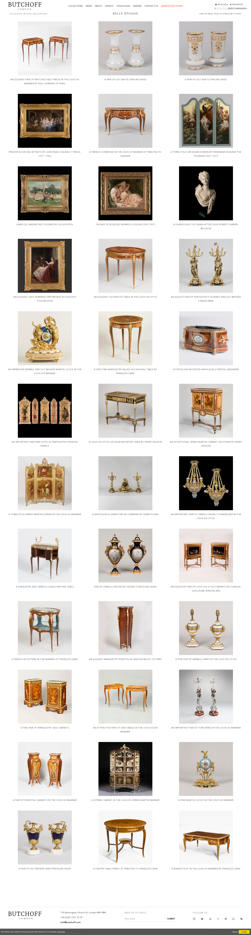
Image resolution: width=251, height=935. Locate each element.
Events (109, 6)
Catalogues (123, 6)
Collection (16, 14)
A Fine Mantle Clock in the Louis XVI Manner (206, 800)
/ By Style (27, 14)
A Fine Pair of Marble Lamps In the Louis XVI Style (206, 659)
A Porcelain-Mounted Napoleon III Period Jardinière (206, 369)
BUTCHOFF (25, 5)
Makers (137, 6)
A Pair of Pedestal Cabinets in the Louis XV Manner (45, 800)
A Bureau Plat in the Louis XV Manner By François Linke (205, 868)
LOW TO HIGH (234, 14)
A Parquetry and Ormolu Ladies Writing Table (45, 586)
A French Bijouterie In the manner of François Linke (45, 659)
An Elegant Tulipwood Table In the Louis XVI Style (125, 297)
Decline (235, 932)
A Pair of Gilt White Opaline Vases (125, 79)
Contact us (151, 6)
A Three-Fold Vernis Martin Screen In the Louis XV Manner (45, 514)
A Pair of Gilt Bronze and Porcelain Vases (44, 868)
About (98, 6)
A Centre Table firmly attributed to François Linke (125, 868)
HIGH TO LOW (220, 14)
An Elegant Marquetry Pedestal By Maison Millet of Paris (125, 659)
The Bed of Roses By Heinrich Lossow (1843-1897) (125, 224)
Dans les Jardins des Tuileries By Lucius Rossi (45, 224)
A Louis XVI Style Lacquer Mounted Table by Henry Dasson (125, 442)
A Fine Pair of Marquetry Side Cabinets (44, 727)
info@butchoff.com (70, 922)
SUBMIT (171, 919)
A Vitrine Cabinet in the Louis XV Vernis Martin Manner (125, 800)
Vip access (222, 5)
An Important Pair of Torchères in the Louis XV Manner (206, 727)
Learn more (61, 932)
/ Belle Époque (39, 14)
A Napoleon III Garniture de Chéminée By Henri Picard (125, 514)
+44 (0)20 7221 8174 (71, 917)
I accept (244, 932)
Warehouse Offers (172, 6)
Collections (75, 6)
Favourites (237, 5)
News (89, 6)
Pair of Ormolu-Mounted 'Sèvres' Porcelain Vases (125, 586)
